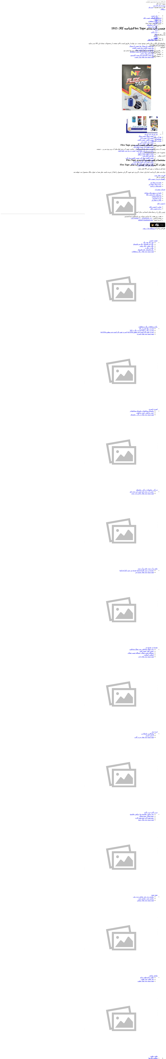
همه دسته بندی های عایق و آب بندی (142, 493)
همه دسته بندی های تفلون (145, 981)
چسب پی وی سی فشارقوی (145, 151)
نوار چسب (154, 16)
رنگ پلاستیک (150, 250)
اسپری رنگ (150, 328)
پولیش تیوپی (150, 898)
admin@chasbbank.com (145, 220)
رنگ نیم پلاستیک (149, 244)
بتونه (156, 895)
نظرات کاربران (156, 141)
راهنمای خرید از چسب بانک (156, 179)
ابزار (156, 30)
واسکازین (151, 733)
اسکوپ (151, 655)
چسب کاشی (150, 140)
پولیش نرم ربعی (149, 897)
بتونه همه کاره (149, 818)
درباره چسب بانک (155, 209)
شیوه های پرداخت (155, 186)
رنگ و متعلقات (153, 21)
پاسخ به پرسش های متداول (152, 193)
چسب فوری (142, 152)
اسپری (155, 409)
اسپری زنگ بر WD (148, 330)
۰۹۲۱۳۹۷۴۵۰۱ (135, 218)
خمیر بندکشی (149, 413)
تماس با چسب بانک (155, 207)
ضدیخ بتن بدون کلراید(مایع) (145, 570)
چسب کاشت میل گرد (147, 158)
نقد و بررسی (157, 137)
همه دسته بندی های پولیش (145, 900)
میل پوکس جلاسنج (148, 814)
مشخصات (158, 139)
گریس (152, 735)
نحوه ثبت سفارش (155, 182)
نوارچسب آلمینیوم (148, 55)
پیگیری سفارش (156, 200)
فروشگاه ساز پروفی (149, 228)
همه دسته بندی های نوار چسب (144, 57)
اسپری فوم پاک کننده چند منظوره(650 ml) (140, 332)
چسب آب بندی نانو (148, 491)
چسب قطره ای (149, 147)
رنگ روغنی (150, 246)
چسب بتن (150, 141)
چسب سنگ (150, 136)
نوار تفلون (150, 979)
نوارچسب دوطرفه (148, 51)
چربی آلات (154, 32)
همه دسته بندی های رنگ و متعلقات (143, 251)
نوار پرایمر (150, 53)
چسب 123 (150, 138)
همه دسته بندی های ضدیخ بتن (144, 572)
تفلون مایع (150, 977)
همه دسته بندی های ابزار (146, 656)
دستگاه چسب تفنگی (147, 653)
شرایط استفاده (156, 196)
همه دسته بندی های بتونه (146, 820)
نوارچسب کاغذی (148, 48)
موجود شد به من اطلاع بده (157, 45)
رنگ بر (152, 248)
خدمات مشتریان (160, 189)
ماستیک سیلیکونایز (148, 411)
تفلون (156, 1056)
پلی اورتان (154, 134)
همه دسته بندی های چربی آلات (144, 737)
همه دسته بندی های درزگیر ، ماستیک (142, 414)
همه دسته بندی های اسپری (145, 334)
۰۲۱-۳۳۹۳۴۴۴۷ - (146, 218)
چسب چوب (150, 143)
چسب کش (150, 651)
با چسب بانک (161, 203)
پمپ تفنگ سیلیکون (148, 649)
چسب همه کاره (149, 162)
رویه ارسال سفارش (155, 184)
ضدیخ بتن (155, 647)
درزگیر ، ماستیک (152, 25)
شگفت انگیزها (153, 1058)
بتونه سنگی (150, 816)
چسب (156, 240)
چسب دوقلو (150, 154)
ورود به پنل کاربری (159, 5)
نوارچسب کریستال (148, 46)
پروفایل (162, 9)
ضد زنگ (151, 242)
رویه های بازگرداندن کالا (153, 195)
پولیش (156, 36)
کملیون (155, 38)
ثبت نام (151, 7)
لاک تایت (151, 156)
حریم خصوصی (156, 198)
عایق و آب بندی (153, 568)
